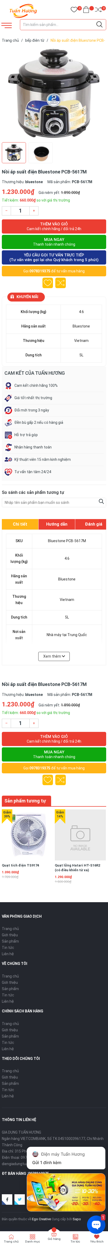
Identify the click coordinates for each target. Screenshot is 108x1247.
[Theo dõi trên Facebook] (7, 1199)
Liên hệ (8, 954)
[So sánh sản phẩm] (98, 10)
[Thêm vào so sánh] (60, 283)
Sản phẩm (10, 941)
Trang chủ (10, 929)
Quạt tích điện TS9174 (20, 865)
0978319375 (39, 271)
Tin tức (8, 947)
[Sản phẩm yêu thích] (74, 10)
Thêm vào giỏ (54, 226)
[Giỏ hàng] (86, 10)
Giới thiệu (10, 935)
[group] (54, 94)
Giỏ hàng (54, 1239)
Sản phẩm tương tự (25, 801)
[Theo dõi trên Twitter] (19, 1199)
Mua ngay (54, 241)
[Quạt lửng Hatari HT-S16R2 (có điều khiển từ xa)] (80, 834)
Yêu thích (97, 1241)
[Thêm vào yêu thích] (47, 283)
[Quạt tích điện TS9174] (27, 834)
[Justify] (99, 24)
